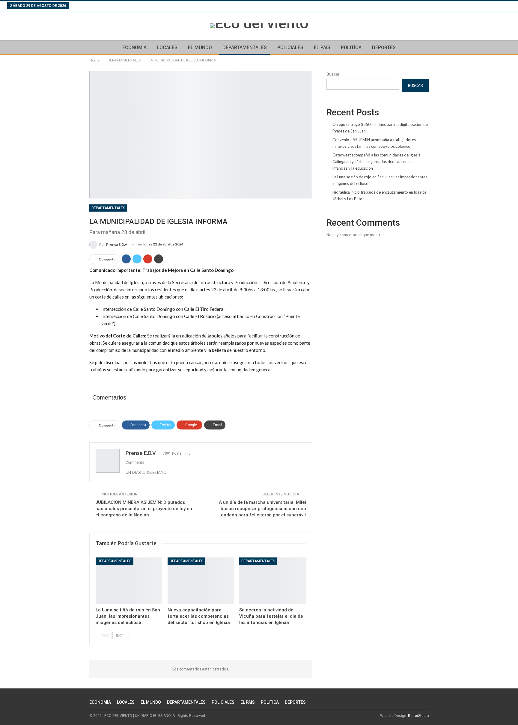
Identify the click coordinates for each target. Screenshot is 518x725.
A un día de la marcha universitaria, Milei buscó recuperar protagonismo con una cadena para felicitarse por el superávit (262, 509)
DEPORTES (384, 47)
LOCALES (167, 47)
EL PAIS (322, 47)
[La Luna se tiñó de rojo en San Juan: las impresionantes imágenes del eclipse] (129, 580)
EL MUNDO (200, 47)
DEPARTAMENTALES (244, 47)
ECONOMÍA (134, 47)
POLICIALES (290, 47)
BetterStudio (418, 716)
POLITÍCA (351, 47)
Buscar (333, 74)
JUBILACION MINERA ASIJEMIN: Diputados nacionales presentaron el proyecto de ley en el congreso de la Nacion (143, 509)
